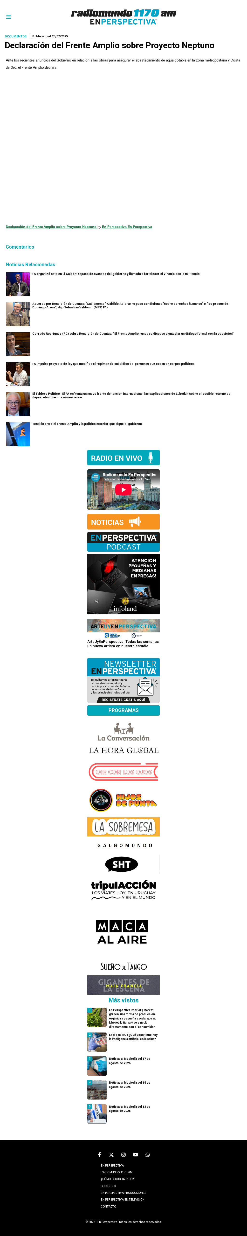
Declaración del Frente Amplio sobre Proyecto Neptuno (51, 227)
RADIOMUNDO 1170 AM (116, 1172)
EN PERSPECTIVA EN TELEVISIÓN (122, 1199)
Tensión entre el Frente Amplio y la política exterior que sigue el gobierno (87, 424)
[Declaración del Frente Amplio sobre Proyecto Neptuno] (123, 147)
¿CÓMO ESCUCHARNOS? (117, 1179)
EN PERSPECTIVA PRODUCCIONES (123, 1193)
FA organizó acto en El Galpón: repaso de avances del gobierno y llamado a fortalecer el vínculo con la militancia (115, 274)
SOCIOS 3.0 (108, 1186)
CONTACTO (108, 1206)
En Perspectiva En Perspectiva (127, 227)
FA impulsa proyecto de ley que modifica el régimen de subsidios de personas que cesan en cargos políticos (113, 364)
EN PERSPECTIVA (112, 1165)
